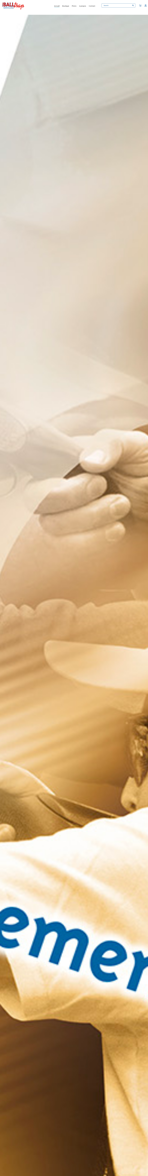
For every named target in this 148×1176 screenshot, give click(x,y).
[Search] (133, 5)
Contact (92, 6)
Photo (74, 6)
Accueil (57, 6)
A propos (82, 6)
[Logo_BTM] (13, 6)
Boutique (65, 6)
